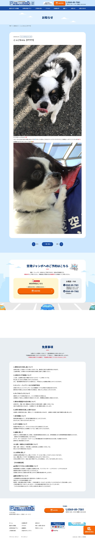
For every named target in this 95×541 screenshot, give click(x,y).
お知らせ (73, 8)
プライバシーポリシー (14, 537)
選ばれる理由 (12, 525)
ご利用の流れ (38, 8)
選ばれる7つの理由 (14, 8)
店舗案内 (24, 528)
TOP (10, 26)
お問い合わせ (82, 8)
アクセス (48, 8)
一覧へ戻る (47, 244)
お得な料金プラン (27, 8)
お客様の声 (56, 8)
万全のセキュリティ (27, 530)
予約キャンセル (39, 528)
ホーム (11, 523)
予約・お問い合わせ (40, 525)
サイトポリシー (24, 537)
